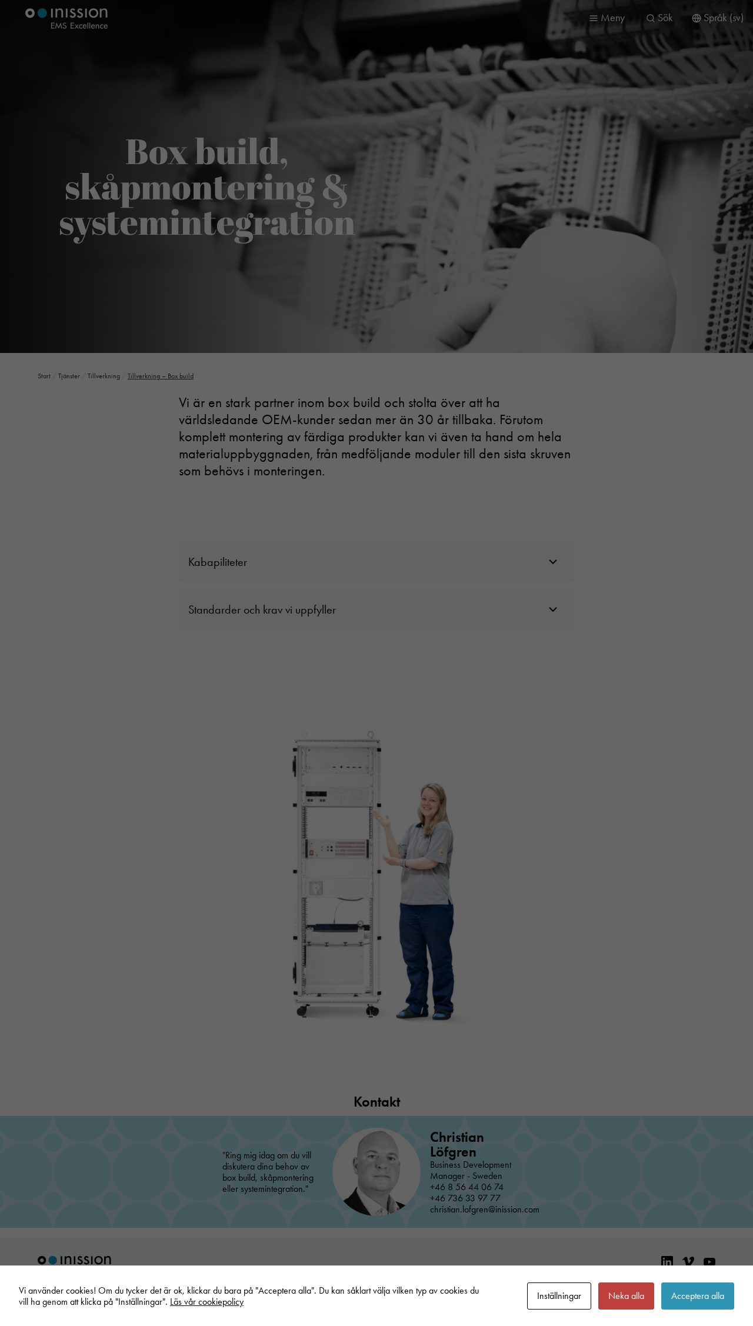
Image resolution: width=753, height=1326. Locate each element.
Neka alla (626, 1295)
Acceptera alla (697, 1295)
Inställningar (559, 1295)
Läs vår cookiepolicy (207, 1301)
